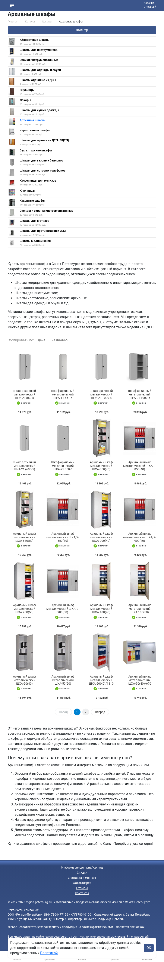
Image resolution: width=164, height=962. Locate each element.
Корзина (149, 2)
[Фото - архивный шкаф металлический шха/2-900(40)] (139, 509)
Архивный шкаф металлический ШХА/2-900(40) (139, 537)
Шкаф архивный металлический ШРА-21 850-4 (62, 465)
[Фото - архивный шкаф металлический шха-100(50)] (139, 581)
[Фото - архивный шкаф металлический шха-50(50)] (62, 652)
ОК (148, 948)
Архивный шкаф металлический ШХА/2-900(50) (62, 608)
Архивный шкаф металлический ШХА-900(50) (24, 608)
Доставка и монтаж (82, 877)
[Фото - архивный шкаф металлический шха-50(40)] (24, 652)
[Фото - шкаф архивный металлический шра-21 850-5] (24, 367)
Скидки (82, 872)
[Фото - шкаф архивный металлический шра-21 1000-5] (139, 367)
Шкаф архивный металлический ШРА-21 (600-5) (24, 465)
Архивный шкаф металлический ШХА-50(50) (62, 680)
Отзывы (82, 888)
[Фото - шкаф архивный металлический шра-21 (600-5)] (24, 438)
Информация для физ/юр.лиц (82, 867)
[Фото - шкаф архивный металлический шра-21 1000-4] (101, 367)
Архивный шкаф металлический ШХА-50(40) (24, 680)
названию (59, 340)
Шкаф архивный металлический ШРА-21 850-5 (24, 394)
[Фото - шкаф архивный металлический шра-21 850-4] (62, 438)
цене (41, 340)
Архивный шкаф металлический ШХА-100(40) (101, 608)
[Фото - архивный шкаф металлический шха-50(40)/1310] (101, 652)
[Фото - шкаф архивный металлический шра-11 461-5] (62, 367)
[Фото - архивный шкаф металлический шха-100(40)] (101, 581)
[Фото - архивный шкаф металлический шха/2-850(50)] (62, 509)
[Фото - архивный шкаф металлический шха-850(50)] (24, 509)
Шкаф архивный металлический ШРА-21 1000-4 (101, 394)
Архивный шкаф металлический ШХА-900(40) (101, 537)
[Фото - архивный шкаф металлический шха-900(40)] (101, 509)
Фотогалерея (82, 883)
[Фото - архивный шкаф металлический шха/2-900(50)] (62, 581)
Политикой (49, 953)
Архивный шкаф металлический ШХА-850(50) (24, 537)
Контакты (82, 893)
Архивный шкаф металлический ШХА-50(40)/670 (139, 680)
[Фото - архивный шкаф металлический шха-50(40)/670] (139, 652)
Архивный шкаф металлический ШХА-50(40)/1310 (101, 680)
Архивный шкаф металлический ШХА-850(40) (101, 465)
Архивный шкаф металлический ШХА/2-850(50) (62, 537)
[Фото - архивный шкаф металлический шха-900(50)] (24, 581)
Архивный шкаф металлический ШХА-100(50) (139, 608)
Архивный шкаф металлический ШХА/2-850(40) (139, 465)
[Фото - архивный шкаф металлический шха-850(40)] (101, 438)
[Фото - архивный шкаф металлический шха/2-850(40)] (139, 438)
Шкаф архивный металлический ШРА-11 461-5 (62, 394)
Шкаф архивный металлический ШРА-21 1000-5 (139, 394)
